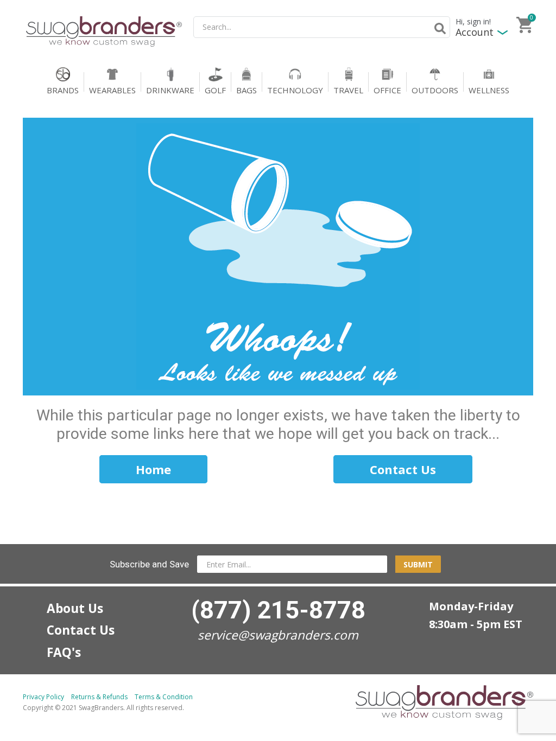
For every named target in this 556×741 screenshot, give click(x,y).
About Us (75, 608)
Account (475, 32)
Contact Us (81, 630)
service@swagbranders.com (278, 635)
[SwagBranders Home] (104, 31)
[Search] (438, 28)
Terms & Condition (164, 696)
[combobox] (321, 27)
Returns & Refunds (99, 696)
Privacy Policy (43, 696)
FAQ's (64, 652)
